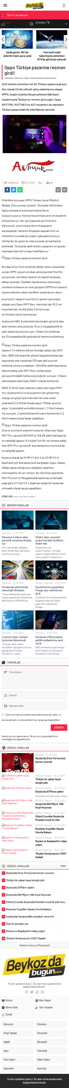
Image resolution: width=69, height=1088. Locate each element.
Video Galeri (43, 1059)
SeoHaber (23, 496)
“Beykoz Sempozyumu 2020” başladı (51, 855)
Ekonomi (8, 1024)
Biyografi (42, 1041)
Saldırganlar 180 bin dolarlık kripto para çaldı (17, 54)
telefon (32, 496)
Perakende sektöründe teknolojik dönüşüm (15, 588)
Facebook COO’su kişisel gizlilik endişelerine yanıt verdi (49, 640)
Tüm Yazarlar (46, 1007)
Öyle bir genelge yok (17, 14)
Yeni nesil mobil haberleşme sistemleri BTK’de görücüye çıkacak (51, 56)
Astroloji (41, 1068)
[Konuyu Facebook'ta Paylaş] (7, 189)
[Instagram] (42, 992)
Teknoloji (19, 78)
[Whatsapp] (37, 992)
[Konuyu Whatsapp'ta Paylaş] (20, 189)
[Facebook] (26, 992)
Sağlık (7, 1041)
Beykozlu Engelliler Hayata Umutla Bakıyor (49, 830)
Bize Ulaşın (45, 1000)
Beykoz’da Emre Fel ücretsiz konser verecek (50, 760)
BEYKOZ (39, 754)
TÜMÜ (63, 866)
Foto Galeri (9, 1059)
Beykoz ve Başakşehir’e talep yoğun (51, 843)
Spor (6, 1050)
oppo (15, 496)
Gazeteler (9, 1068)
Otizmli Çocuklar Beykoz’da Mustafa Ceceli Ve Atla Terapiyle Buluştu (49, 820)
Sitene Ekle (11, 1007)
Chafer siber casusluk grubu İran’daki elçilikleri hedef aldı (49, 540)
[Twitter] (32, 992)
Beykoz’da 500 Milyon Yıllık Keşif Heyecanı (49, 805)
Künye (9, 1000)
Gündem (42, 1024)
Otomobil (42, 1033)
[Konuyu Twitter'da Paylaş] (13, 189)
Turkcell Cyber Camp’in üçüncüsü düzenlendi (15, 638)
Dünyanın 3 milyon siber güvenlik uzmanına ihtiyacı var (17, 540)
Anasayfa (8, 78)
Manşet (39, 583)
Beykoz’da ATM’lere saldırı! (49, 791)
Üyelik (8, 1014)
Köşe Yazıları (10, 1033)
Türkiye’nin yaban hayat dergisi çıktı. (48, 781)
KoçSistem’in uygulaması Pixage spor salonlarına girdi (49, 590)
